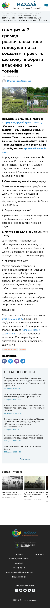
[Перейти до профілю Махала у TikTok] (33, 590)
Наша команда (19, 577)
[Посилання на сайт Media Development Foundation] (25, 545)
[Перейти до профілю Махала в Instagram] (16, 590)
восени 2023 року (12, 318)
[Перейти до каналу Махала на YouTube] (25, 590)
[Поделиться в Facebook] (4, 361)
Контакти (39, 554)
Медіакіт (19, 563)
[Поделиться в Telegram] (22, 361)
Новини (22, 349)
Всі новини (25, 459)
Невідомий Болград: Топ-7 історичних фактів (22, 447)
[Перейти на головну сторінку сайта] (6, 5)
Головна (19, 554)
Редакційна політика (19, 559)
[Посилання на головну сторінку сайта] (25, 534)
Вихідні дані (19, 568)
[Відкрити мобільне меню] (46, 5)
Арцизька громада (9, 349)
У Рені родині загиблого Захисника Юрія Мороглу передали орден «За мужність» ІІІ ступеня (24, 408)
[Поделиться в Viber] (16, 361)
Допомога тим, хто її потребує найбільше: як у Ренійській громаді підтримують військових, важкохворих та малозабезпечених (24, 423)
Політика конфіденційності (19, 572)
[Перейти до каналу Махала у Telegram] (29, 590)
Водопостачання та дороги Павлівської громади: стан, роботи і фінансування (23, 395)
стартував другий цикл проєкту (22, 122)
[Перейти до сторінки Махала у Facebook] (20, 590)
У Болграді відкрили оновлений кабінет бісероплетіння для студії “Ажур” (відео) (23, 436)
